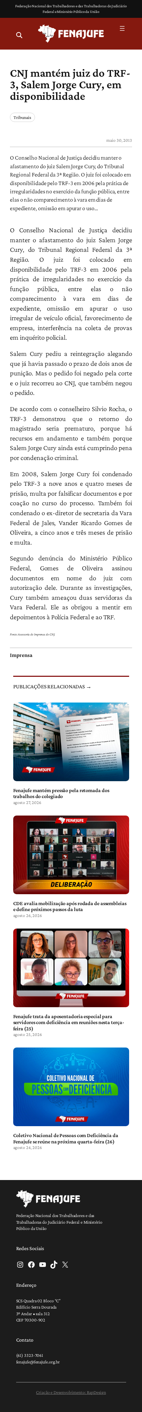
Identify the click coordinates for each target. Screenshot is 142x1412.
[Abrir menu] (122, 28)
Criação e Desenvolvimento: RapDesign (71, 1392)
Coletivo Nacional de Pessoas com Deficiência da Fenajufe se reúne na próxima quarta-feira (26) (65, 1138)
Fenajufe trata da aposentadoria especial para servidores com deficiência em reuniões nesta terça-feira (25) (68, 1022)
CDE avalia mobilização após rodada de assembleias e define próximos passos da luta (69, 906)
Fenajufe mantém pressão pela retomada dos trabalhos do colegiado (61, 793)
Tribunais (22, 117)
